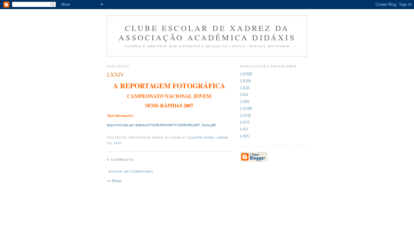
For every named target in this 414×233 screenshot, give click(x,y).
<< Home (114, 180)
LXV (244, 129)
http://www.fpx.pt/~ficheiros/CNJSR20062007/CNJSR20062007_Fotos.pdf (161, 125)
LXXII (245, 80)
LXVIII (246, 108)
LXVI (244, 122)
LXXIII (246, 73)
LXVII (245, 115)
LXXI (244, 87)
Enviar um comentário (131, 171)
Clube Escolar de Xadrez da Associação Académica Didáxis (207, 32)
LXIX (244, 101)
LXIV (244, 136)
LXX (244, 94)
